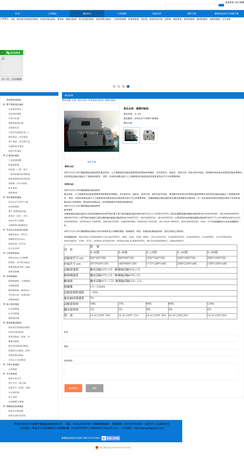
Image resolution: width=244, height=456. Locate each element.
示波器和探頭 (14, 109)
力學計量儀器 (12, 364)
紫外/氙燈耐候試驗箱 (18, 346)
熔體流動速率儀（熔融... (19, 267)
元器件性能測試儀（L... (19, 132)
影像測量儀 (13, 165)
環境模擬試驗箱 (13, 323)
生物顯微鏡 (13, 285)
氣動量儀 (12, 192)
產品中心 (87, 13)
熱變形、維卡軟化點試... (19, 262)
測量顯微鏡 (13, 299)
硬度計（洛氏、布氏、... (19, 216)
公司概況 (52, 13)
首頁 (74, 100)
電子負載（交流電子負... (19, 141)
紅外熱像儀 (13, 309)
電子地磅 (12, 397)
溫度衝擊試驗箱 (15, 355)
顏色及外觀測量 (15, 411)
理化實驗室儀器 (13, 197)
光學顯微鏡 (11, 276)
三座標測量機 (14, 160)
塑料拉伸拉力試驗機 (18, 257)
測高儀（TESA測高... (18, 183)
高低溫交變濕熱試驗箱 (19, 327)
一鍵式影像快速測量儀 (19, 174)
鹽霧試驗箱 (13, 341)
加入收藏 (239, 2)
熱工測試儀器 (12, 304)
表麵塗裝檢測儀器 (14, 406)
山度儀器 (12, 369)
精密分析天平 (14, 378)
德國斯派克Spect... (17, 239)
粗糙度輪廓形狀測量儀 (19, 179)
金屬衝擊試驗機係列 (18, 225)
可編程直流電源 (15, 146)
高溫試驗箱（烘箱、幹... (19, 336)
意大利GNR (14, 248)
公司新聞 (122, 13)
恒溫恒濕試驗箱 (15, 332)
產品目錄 (82, 100)
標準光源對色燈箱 (17, 415)
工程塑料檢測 (12, 253)
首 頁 (17, 13)
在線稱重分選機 (15, 401)
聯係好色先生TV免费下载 (227, 13)
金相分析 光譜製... (17, 220)
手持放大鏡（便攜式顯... (19, 295)
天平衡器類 (11, 374)
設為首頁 (229, 2)
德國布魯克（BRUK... (18, 234)
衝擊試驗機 (13, 271)
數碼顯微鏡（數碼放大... (19, 290)
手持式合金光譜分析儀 (17, 230)
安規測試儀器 (14, 114)
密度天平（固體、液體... (19, 388)
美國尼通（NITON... (17, 244)
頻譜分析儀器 (14, 151)
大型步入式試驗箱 (17, 360)
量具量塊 (12, 188)
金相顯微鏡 (13, 206)
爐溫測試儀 (13, 318)
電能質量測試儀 (15, 123)
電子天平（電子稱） (18, 383)
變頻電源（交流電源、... (19, 137)
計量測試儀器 (12, 155)
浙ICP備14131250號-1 (90, 438)
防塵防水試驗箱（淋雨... (19, 350)
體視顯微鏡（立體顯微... (19, 281)
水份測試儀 (13, 392)
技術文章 (157, 13)
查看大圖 (91, 162)
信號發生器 (13, 127)
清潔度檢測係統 (13, 100)
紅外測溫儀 (13, 313)
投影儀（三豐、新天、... (19, 169)
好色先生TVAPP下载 (18, 202)
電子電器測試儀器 (14, 104)
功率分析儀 (13, 118)
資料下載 (191, 13)
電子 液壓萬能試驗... (18, 211)
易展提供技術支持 (70, 438)
